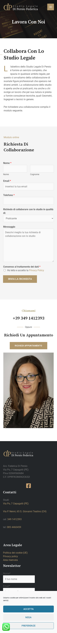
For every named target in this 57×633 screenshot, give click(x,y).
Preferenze (29, 625)
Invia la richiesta (20, 279)
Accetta (28, 609)
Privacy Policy (36, 270)
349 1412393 (14, 519)
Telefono (9, 195)
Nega (28, 617)
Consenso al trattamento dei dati (21, 266)
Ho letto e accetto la (25, 270)
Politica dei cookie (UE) (15, 552)
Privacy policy (10, 556)
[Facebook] (28, 485)
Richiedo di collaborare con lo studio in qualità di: (28, 211)
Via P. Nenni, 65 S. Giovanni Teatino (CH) (25, 511)
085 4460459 (14, 527)
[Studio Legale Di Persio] (21, 7)
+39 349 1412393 (28, 318)
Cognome (34, 174)
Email (7, 180)
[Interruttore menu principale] (50, 7)
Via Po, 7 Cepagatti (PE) (16, 503)
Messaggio (9, 226)
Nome (7, 163)
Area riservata (10, 560)
